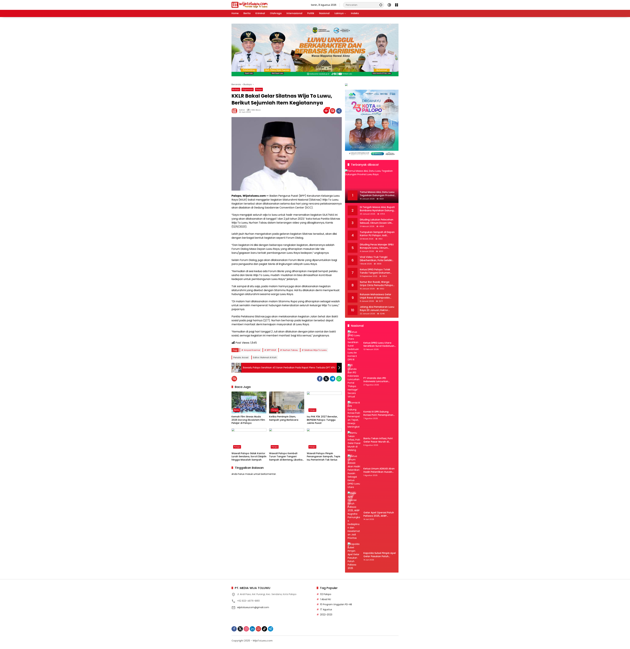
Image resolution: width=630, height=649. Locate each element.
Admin (242, 110)
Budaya (235, 89)
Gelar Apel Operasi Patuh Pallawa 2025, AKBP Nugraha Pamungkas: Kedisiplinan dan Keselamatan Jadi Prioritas (379, 514)
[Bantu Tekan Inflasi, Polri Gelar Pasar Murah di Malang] (354, 441)
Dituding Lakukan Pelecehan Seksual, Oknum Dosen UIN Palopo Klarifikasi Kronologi (376, 221)
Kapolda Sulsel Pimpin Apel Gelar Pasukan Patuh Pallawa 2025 (379, 555)
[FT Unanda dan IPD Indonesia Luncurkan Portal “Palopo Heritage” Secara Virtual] (354, 381)
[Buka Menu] (397, 5)
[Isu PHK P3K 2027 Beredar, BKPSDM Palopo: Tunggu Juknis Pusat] (324, 402)
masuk (249, 474)
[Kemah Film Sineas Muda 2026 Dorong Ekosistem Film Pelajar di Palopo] (248, 402)
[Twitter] (326, 378)
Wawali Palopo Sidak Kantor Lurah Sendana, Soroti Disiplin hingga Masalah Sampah (248, 456)
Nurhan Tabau (290, 350)
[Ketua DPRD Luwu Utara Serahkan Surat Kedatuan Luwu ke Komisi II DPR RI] (354, 345)
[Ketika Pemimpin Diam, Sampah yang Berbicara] (286, 402)
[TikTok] (264, 628)
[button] (381, 5)
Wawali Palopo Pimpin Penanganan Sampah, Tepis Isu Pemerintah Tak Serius (323, 456)
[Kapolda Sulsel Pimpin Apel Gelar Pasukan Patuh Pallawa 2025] (354, 556)
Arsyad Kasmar (252, 350)
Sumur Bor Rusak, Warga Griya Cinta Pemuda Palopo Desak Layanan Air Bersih (376, 283)
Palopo (259, 89)
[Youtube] (258, 628)
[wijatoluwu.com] (249, 4)
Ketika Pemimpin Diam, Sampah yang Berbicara (283, 418)
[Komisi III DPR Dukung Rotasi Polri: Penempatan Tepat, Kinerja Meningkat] (354, 415)
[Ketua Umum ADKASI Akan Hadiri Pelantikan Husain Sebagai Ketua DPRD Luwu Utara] (354, 471)
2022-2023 (326, 614)
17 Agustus (326, 609)
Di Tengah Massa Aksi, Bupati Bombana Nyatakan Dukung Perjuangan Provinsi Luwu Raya (377, 209)
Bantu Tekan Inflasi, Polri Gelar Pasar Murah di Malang (378, 440)
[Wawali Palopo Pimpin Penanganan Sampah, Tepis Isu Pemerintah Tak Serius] (324, 439)
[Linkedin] (252, 628)
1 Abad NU (325, 599)
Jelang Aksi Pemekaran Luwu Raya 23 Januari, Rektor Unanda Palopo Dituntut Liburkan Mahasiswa (377, 308)
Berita (236, 410)
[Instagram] (246, 628)
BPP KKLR (271, 350)
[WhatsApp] (339, 378)
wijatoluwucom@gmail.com (253, 607)
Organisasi (247, 89)
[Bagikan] (339, 111)
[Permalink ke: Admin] (235, 111)
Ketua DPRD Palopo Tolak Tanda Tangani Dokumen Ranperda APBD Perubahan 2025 (376, 271)
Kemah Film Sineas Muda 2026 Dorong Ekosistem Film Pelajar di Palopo (248, 420)
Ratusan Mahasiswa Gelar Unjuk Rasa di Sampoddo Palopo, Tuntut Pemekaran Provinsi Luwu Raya (376, 296)
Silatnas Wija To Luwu (315, 350)
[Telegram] (332, 378)
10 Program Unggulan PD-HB (336, 604)
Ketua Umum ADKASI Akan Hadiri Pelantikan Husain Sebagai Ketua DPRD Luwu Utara (379, 470)
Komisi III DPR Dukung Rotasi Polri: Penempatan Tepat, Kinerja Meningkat (378, 413)
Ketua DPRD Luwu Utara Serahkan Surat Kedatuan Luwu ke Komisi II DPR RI (378, 344)
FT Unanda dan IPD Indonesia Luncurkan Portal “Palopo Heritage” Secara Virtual (378, 380)
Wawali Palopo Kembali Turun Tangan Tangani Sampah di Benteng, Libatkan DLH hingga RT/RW (286, 457)
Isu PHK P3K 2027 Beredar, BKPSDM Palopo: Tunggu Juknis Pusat (322, 420)
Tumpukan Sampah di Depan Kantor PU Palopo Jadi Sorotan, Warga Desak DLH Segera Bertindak (377, 234)
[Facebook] (320, 378)
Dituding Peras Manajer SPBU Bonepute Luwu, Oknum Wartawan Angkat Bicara (377, 246)
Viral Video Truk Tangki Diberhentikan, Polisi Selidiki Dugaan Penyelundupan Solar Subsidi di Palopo (377, 259)
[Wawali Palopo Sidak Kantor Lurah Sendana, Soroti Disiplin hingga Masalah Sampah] (248, 439)
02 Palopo (325, 594)
